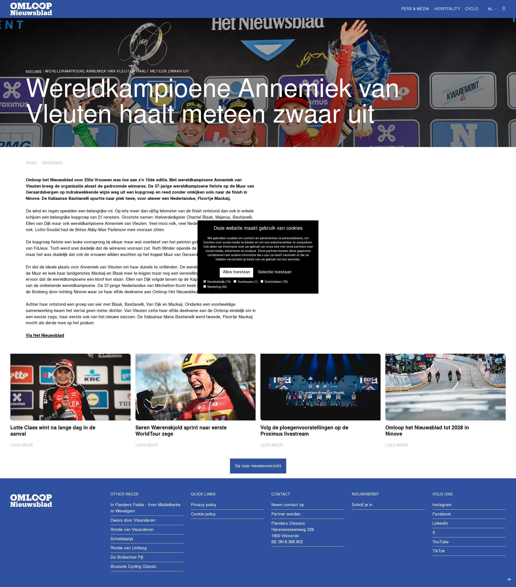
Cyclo (471, 9)
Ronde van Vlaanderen (131, 530)
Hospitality (447, 9)
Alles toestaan (236, 272)
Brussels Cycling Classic (133, 567)
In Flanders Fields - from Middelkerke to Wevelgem (145, 508)
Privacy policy (203, 505)
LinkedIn (440, 524)
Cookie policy (203, 514)
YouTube (440, 542)
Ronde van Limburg (128, 548)
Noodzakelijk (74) (219, 282)
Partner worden (286, 514)
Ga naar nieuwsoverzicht (258, 466)
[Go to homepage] (31, 9)
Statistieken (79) (276, 282)
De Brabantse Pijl (126, 558)
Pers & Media (415, 9)
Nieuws (34, 72)
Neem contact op (287, 505)
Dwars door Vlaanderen (132, 521)
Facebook (441, 514)
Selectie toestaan (274, 272)
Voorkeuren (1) (247, 282)
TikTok (438, 551)
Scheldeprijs (121, 539)
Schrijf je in (362, 505)
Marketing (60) (217, 287)
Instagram (442, 505)
